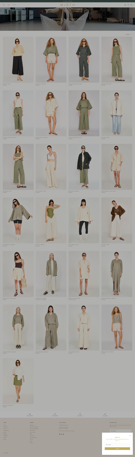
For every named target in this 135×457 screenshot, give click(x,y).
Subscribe (117, 448)
